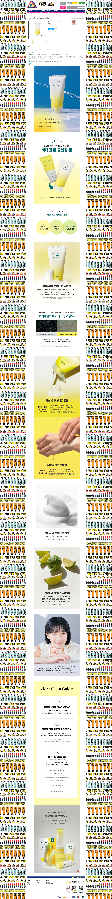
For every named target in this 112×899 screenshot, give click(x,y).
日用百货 (62, 10)
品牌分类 (81, 10)
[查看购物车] (83, 7)
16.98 (50, 21)
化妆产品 (36, 10)
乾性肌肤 (29, 12)
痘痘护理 (47, 12)
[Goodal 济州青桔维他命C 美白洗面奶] (38, 29)
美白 (53, 12)
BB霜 (82, 12)
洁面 (36, 16)
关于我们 (28, 882)
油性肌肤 (35, 12)
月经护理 (76, 12)
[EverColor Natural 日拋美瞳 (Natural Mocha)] (74, 22)
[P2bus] (32, 4)
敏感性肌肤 (41, 12)
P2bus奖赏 (38, 882)
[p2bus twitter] (68, 891)
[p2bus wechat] (75, 891)
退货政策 (28, 883)
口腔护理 (70, 12)
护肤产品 (30, 10)
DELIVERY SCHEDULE (49, 883)
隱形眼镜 (49, 10)
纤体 (64, 12)
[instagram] (81, 891)
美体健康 (56, 10)
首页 (29, 16)
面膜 (58, 12)
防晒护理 (69, 10)
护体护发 (43, 10)
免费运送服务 (48, 882)
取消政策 (28, 884)
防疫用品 (75, 10)
